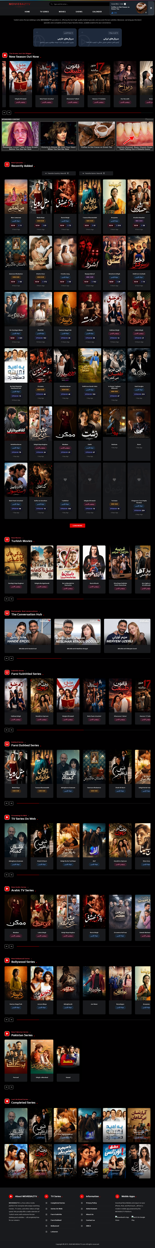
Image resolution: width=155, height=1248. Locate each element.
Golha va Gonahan (40, 502)
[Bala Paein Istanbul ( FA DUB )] (16, 480)
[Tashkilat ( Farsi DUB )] (65, 480)
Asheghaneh (68, 1006)
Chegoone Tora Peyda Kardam (139, 503)
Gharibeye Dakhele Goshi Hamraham (120, 586)
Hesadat (89, 332)
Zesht (89, 446)
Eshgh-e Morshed (42, 1077)
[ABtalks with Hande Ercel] (28, 632)
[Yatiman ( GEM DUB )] (114, 480)
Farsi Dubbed (56, 1220)
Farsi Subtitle (56, 1214)
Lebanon (54, 1232)
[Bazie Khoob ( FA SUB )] (94, 562)
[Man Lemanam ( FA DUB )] (16, 196)
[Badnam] (114, 423)
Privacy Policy (91, 1203)
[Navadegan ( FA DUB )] (120, 983)
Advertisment (91, 1209)
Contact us (90, 1220)
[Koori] (139, 423)
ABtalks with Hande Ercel (28, 648)
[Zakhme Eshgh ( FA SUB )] (114, 309)
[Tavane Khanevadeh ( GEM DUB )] (89, 196)
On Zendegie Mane (16, 332)
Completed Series (58, 1203)
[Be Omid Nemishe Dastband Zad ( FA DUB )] (16, 365)
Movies (62, 12)
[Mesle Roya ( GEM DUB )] (40, 196)
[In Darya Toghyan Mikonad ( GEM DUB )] (114, 365)
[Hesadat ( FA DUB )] (89, 309)
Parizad (16, 1077)
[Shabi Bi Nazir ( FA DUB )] (120, 767)
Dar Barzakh (144, 100)
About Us (89, 1214)
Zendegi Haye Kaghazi (16, 585)
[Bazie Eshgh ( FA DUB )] (65, 196)
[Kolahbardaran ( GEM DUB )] (65, 365)
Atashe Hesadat (139, 219)
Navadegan (120, 1006)
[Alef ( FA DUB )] (94, 840)
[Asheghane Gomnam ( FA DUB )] (68, 767)
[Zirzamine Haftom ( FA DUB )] (120, 912)
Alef (94, 863)
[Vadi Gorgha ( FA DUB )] (139, 365)
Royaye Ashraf (90, 275)
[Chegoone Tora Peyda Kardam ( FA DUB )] (139, 480)
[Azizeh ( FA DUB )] (89, 1161)
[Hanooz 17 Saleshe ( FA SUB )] (118, 78)
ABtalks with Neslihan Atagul (77, 648)
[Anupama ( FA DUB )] (114, 196)
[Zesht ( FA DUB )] (89, 423)
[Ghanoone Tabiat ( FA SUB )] (92, 78)
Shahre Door (40, 275)
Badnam (114, 444)
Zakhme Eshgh (114, 332)
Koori (139, 444)
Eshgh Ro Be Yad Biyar (146, 789)
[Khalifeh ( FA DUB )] (40, 309)
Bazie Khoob (94, 585)
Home (27, 12)
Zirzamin (40, 388)
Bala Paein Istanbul (66, 100)
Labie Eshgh (138, 332)
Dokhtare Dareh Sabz (89, 388)
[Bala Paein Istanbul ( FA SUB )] (65, 78)
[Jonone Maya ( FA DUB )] (42, 983)
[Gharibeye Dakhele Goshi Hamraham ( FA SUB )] (120, 562)
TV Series (44, 12)
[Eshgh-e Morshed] (42, 1057)
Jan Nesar (94, 1004)
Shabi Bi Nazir (120, 789)
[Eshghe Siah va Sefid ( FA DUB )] (139, 1161)
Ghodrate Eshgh (13, 100)
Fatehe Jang (65, 275)
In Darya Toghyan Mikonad (114, 389)
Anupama (114, 219)
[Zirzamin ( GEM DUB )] (40, 365)
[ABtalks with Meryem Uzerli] (127, 632)
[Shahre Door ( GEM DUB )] (40, 253)
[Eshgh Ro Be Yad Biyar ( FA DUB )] (68, 840)
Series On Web (56, 1209)
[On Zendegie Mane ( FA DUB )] (16, 309)
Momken (65, 446)
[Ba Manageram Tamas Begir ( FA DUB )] (65, 1161)
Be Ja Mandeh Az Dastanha (68, 586)
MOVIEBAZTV (19, 4)
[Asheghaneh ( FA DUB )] (68, 983)
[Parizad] (16, 1057)
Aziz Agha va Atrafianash (146, 586)
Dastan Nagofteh (65, 332)
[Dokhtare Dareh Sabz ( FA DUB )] (89, 365)
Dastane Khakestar (16, 275)
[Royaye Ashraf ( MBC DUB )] (89, 253)
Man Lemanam (16, 219)
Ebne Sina (146, 863)
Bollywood (55, 1226)
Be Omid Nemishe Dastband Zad (16, 389)
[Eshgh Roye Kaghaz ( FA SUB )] (40, 423)
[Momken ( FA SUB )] (65, 423)
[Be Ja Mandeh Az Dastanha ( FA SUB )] (68, 562)
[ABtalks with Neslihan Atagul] (77, 632)
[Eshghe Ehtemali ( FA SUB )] (39, 78)
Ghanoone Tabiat (92, 100)
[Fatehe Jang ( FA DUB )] (65, 253)
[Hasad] (68, 1057)
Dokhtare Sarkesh (139, 275)
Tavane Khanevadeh (90, 219)
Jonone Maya (42, 1006)
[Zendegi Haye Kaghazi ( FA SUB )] (16, 562)
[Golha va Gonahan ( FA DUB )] (40, 480)
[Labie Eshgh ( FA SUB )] (139, 309)
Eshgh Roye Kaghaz (40, 446)
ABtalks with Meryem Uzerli (127, 648)
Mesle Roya (40, 219)
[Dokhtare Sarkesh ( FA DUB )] (139, 253)
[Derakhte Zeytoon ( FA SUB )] (42, 695)
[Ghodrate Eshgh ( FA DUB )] (13, 78)
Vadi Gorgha (139, 388)
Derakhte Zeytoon (42, 718)
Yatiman (114, 502)
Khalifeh (40, 332)
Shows (79, 12)
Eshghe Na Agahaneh (42, 585)
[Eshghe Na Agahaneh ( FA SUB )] (42, 562)
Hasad (68, 1077)
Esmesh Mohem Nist (146, 934)
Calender (97, 12)
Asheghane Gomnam (68, 789)
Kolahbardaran (65, 388)
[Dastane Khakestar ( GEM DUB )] (16, 253)
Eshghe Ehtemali (40, 100)
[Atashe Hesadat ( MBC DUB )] (139, 196)
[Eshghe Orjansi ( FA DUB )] (114, 1161)
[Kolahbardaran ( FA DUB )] (16, 423)
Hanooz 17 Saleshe (118, 100)
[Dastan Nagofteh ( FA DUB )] (65, 309)
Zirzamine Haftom (120, 934)
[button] (4, 113)
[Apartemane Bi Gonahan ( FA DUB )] (139, 1125)
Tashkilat (65, 502)
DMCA (88, 1226)
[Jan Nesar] (94, 983)
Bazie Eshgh (65, 219)
